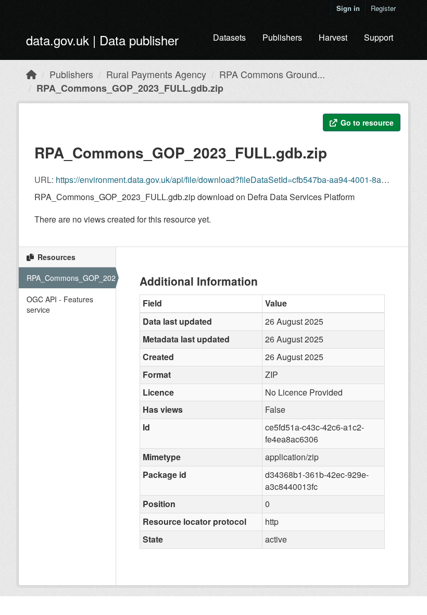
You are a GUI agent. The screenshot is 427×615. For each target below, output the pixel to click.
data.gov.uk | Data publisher (102, 40)
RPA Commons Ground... (272, 74)
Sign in (348, 8)
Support (378, 37)
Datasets (229, 37)
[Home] (31, 74)
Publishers (282, 37)
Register (383, 8)
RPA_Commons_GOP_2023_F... (71, 278)
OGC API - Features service (60, 304)
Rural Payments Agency (156, 74)
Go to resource (366, 122)
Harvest (333, 37)
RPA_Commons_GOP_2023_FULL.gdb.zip (129, 88)
